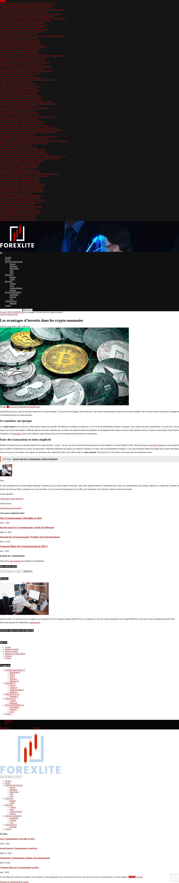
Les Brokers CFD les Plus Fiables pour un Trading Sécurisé (23, 150)
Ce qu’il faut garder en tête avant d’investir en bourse (20, 211)
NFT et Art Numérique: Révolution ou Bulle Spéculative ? (22, 23)
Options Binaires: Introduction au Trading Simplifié (19, 172)
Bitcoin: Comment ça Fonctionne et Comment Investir (21, 207)
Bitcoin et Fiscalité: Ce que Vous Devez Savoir (18, 220)
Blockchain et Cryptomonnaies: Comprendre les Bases (21, 202)
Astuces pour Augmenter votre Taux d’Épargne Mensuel (21, 69)
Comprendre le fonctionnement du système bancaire (20, 163)
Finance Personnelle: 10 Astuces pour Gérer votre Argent (22, 32)
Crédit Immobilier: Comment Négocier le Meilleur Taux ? (22, 123)
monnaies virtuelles (156, 445)
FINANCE (9, 275)
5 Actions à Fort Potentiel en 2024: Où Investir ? (18, 93)
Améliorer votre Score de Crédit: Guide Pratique (18, 88)
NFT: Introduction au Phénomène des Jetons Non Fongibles (23, 47)
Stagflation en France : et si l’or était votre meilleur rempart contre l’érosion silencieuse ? (34, 56)
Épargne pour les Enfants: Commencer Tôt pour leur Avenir (23, 58)
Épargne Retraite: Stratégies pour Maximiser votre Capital (22, 60)
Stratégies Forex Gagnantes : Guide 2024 (16, 82)
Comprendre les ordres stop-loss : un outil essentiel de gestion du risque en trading (31, 36)
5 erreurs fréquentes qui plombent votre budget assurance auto (23, 12)
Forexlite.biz (4, 728)
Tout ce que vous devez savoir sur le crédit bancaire (20, 165)
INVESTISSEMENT (13, 292)
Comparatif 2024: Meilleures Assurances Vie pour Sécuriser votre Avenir (28, 132)
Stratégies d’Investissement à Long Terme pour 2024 (20, 86)
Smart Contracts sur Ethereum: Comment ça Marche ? (20, 53)
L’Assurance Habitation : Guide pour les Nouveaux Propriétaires (25, 126)
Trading (13, 284)
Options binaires (16, 288)
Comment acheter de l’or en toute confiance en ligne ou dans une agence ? (28, 128)
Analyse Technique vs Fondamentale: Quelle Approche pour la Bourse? (27, 80)
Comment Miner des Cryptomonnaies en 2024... (19, 867)
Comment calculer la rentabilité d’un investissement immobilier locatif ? (27, 16)
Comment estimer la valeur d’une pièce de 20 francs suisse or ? (24, 29)
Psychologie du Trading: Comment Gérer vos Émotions (21, 189)
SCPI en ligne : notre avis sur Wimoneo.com (17, 204)
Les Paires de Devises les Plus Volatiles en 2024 (18, 84)
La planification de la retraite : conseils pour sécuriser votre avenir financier (28, 137)
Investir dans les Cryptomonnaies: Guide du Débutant (20, 196)
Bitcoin (12, 264)
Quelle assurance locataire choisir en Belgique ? (18, 215)
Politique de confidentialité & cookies (14, 882)
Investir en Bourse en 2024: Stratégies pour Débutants (20, 99)
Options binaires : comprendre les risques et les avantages (22, 161)
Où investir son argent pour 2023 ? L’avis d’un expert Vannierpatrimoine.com (30, 174)
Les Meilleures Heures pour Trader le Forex (17, 169)
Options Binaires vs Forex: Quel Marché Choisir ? (19, 178)
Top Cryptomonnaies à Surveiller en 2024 (16, 193)
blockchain (17, 434)
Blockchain (14, 268)
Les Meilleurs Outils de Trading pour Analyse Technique (22, 191)
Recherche (28, 310)
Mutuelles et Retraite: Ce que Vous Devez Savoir (19, 119)
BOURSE (9, 282)
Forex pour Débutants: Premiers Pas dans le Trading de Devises (24, 154)
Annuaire (8, 656)
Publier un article (11, 651)
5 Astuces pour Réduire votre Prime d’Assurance (19, 113)
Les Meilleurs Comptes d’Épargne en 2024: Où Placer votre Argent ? (26, 71)
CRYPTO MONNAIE (14, 262)
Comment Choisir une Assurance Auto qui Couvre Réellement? (24, 108)
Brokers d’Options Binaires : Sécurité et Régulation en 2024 (23, 143)
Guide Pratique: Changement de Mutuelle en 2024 (19, 115)
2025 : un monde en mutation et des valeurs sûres (19, 106)
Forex (12, 286)
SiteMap (37, 728)
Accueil (8, 257)
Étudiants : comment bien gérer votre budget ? (17, 134)
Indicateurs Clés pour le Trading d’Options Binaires (20, 180)
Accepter (132, 877)
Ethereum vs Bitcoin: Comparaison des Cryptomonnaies (21, 45)
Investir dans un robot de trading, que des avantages (20, 198)
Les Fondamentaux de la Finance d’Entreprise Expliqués (21, 27)
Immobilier (14, 295)
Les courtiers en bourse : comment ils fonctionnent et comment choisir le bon (29, 158)
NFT (12, 273)
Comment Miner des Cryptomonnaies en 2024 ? (18, 209)
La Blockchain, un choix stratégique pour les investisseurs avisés (25, 139)
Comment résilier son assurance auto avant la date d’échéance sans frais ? (28, 3)
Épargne (13, 297)
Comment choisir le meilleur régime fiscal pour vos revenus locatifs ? (26, 8)
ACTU (7, 260)
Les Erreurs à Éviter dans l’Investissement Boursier (19, 95)
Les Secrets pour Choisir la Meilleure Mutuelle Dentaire (21, 121)
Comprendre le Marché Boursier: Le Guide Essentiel (20, 91)
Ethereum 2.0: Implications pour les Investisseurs (19, 51)
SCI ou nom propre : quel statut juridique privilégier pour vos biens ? (26, 5)
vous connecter (15, 561)
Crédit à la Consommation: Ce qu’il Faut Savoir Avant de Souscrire (26, 102)
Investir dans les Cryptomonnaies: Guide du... (19, 848)
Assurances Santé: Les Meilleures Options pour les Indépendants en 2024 (28, 104)
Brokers (13, 290)
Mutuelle (13, 303)
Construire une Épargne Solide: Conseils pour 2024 (20, 73)
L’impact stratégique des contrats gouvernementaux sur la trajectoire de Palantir (30, 14)
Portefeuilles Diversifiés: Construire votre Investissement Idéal (24, 25)
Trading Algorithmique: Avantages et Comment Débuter (21, 187)
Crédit (12, 279)
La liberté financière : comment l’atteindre (16, 145)
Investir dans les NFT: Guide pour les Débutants (18, 38)
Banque (13, 277)
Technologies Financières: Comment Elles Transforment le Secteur (25, 21)
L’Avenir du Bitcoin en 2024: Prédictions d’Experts (20, 213)
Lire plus (139, 877)
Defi (11, 271)
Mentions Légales (12, 649)
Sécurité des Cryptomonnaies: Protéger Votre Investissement (23, 200)
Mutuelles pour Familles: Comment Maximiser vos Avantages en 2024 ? (27, 117)
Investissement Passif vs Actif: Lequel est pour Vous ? (20, 64)
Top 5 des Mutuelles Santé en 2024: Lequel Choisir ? (20, 97)
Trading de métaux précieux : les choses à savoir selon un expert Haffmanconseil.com (33, 156)
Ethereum (13, 266)
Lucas (9, 326)
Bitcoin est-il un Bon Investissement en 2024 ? (18, 217)
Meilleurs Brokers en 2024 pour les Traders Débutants (21, 78)
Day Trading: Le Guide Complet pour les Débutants (20, 183)
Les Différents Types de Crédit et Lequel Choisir (18, 148)
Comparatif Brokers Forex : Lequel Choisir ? (17, 75)
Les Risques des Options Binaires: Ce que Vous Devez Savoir (24, 176)
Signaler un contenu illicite (15, 654)
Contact (8, 306)
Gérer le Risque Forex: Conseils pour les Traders (18, 167)
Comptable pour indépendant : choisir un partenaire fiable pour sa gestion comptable (32, 10)
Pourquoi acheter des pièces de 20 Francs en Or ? (19, 34)
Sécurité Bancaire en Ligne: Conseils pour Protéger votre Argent (24, 62)
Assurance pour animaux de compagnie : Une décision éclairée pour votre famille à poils (34, 141)
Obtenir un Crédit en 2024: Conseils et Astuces (18, 110)
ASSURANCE (11, 301)
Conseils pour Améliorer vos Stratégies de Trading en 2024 (22, 185)
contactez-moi (34, 622)
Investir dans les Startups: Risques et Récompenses (19, 43)
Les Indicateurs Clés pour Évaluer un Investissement (20, 40)
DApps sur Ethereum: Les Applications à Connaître (20, 49)
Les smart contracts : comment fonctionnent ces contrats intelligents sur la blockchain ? (33, 18)
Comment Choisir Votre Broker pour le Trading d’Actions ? (23, 152)
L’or (11, 299)
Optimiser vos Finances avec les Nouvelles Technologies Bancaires (26, 67)
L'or (12, 712)
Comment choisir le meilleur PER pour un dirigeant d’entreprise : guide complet (30, 130)
